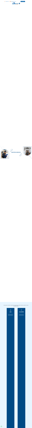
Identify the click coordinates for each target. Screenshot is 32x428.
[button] (19, 3)
